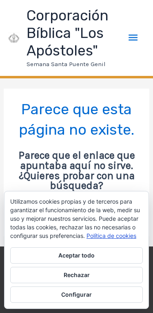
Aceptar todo (76, 255)
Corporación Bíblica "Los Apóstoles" (68, 33)
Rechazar (77, 274)
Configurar (76, 294)
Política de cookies (111, 235)
